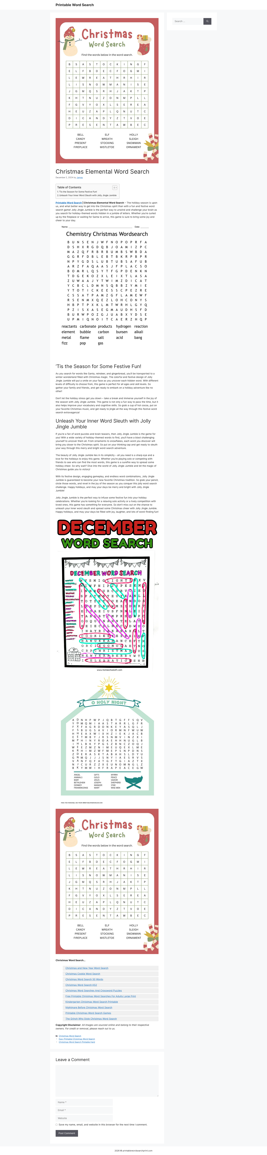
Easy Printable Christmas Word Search (77, 1039)
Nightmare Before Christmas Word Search (88, 1007)
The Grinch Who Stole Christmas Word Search (91, 1018)
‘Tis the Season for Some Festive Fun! (78, 191)
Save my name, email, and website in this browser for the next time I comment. (103, 1124)
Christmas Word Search (70, 1036)
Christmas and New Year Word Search (86, 968)
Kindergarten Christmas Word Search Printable (91, 1001)
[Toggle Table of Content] (113, 187)
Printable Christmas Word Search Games (88, 1013)
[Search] (207, 21)
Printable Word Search (75, 5)
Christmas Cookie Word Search (82, 973)
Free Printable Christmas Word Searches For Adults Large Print (100, 996)
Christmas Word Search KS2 (81, 985)
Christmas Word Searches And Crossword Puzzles (93, 990)
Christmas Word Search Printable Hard (77, 1042)
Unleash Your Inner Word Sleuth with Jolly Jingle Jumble (88, 195)
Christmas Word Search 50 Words (84, 979)
